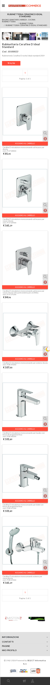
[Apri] (3, 5)
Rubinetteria (26, 23)
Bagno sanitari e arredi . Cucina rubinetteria (18, 21)
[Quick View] (45, 133)
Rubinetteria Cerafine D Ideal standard (26, 25)
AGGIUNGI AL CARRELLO (25, 143)
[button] (8, 680)
